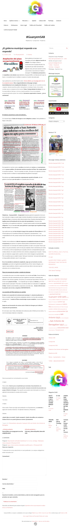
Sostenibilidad (52, 330)
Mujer (51, 301)
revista (57, 314)
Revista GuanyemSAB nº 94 (56, 205)
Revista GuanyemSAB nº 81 (56, 239)
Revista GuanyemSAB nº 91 (56, 217)
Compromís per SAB (46, 512)
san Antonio (33, 423)
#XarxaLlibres (12, 423)
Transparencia (59, 330)
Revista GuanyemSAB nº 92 (56, 213)
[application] (59, 109)
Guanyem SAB (26, 423)
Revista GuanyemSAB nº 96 (56, 198)
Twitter (51, 65)
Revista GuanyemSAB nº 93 (56, 209)
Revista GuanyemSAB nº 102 (56, 174)
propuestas (62, 311)
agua (51, 281)
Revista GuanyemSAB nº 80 (56, 241)
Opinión (34, 21)
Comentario (6, 456)
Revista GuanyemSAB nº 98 (56, 190)
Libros (50, 299)
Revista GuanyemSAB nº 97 (56, 194)
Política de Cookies (49, 25)
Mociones (25, 21)
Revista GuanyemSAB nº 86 (56, 229)
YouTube (51, 67)
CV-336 (51, 257)
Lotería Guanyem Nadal (10, 30)
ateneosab (51, 283)
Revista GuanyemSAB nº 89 (56, 223)
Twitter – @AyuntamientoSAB (56, 361)
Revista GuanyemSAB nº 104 (56, 167)
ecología (59, 287)
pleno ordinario (55, 309)
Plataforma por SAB (36, 512)
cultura (63, 285)
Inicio (5, 21)
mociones (64, 299)
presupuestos (63, 309)
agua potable (57, 281)
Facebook (56, 65)
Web (3, 488)
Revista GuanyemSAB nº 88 (56, 225)
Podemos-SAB (63, 512)
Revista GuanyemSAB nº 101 (56, 178)
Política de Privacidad (36, 25)
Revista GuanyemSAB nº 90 (56, 221)
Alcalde (63, 281)
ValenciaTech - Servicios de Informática (40, 521)
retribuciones (52, 314)
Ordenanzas (14, 25)
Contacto (58, 21)
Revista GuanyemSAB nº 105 (56, 163)
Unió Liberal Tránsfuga (54, 270)
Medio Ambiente (57, 299)
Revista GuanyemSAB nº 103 (56, 171)
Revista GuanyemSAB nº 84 (56, 233)
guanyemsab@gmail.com (55, 63)
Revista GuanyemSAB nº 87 (56, 227)
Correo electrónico (8, 484)
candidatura (53, 285)
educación (19, 423)
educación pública (62, 289)
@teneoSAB (51, 279)
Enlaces (6, 25)
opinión (61, 301)
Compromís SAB (53, 345)
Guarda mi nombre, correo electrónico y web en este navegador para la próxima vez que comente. (23, 496)
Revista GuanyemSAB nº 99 (56, 186)
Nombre (5, 479)
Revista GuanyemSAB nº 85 (56, 231)
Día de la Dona (53, 287)
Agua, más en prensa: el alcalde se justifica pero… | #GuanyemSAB (25, 445)
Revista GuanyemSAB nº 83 (56, 235)
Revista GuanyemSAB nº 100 (56, 182)
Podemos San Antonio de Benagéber (58, 349)
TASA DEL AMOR (53, 267)
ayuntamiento (59, 283)
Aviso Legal (23, 25)
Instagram (57, 67)
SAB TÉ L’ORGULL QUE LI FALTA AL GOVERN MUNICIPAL (51, 401)
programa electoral (53, 311)
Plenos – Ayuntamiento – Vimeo (57, 357)
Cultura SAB (42, 21)
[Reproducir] (50, 113)
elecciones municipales (54, 292)
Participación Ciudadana (56, 304)
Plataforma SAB (53, 353)
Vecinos (30, 54)
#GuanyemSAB (35, 37)
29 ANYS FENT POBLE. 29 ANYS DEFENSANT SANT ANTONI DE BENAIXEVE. (58, 262)
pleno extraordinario (56, 306)
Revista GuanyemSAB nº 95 (56, 201)
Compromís (52, 341)
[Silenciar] (64, 113)
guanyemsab (55, 294)
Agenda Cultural (61, 279)
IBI (67, 297)
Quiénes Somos (13, 21)
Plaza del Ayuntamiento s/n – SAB (58, 58)
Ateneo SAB (52, 337)
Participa (50, 21)
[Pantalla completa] (67, 113)
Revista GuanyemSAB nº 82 (56, 237)
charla (58, 285)
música (55, 301)
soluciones (63, 328)
